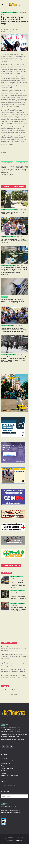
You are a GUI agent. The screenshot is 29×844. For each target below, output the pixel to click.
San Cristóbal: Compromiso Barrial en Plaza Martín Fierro (13, 213)
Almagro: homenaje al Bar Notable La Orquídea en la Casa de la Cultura (18, 609)
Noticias (14, 12)
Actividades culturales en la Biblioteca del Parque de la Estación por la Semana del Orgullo (14, 240)
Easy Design (19, 840)
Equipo (3, 766)
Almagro (14, 590)
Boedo (13, 576)
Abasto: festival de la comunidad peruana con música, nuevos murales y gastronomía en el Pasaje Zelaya (14, 329)
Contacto (4, 758)
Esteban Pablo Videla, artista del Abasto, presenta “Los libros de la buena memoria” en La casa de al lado (14, 677)
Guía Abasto (4, 771)
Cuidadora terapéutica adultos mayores (12, 761)
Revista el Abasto (6, 32)
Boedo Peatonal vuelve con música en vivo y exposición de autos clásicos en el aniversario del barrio (17, 584)
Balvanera (5, 12)
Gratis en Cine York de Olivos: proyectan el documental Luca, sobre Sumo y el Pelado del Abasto (13, 649)
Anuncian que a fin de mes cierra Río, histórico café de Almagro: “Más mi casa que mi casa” (18, 597)
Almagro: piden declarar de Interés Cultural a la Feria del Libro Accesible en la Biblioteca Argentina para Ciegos (14, 664)
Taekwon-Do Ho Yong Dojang (9, 775)
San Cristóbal (13, 209)
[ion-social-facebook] (3, 746)
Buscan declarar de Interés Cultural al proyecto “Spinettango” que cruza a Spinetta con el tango (14, 656)
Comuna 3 (5, 265)
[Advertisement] (14, 626)
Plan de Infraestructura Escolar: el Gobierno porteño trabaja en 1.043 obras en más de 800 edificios (12, 301)
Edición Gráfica (5, 763)
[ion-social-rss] (11, 746)
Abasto (4, 325)
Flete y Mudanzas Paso (7, 768)
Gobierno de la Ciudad (8, 785)
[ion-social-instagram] (7, 746)
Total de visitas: (6, 694)
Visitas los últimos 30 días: (9, 690)
